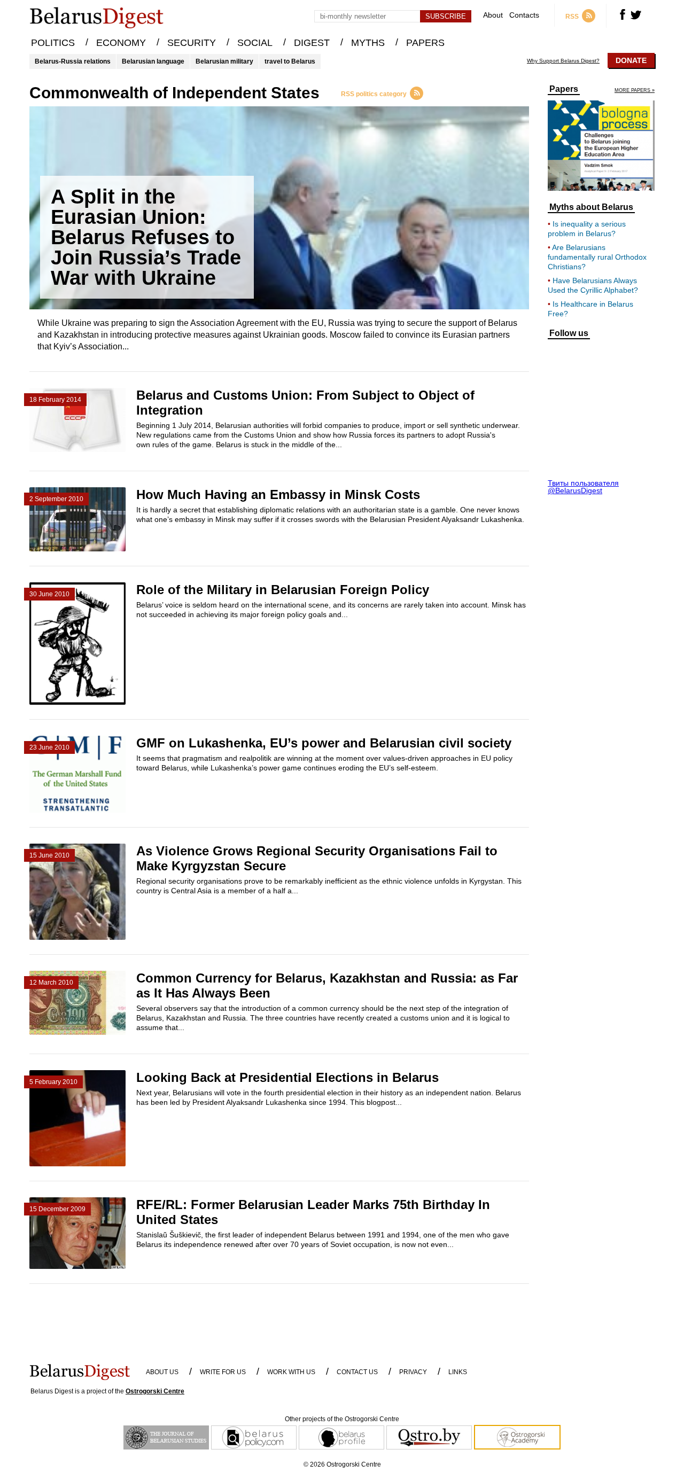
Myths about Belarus (591, 207)
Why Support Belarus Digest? (563, 61)
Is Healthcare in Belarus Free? (590, 309)
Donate (631, 60)
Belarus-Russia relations (73, 61)
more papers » (635, 90)
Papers (563, 89)
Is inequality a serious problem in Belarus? (587, 229)
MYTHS (368, 42)
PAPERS (425, 42)
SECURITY (191, 42)
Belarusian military (224, 61)
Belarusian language (153, 61)
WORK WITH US (291, 1372)
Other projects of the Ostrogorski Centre (342, 1419)
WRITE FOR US (223, 1372)
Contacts (524, 15)
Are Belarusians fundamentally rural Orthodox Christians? (597, 257)
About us (162, 1372)
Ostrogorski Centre (155, 1391)
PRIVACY (413, 1372)
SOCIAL (255, 42)
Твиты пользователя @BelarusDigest (583, 487)
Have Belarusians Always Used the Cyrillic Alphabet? (593, 285)
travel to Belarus (290, 61)
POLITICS (53, 42)
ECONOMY (121, 42)
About (493, 15)
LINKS (457, 1372)
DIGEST (312, 42)
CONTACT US (357, 1372)
